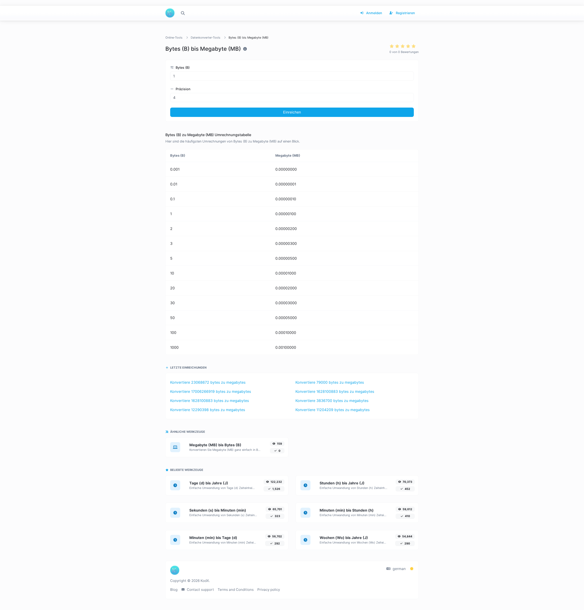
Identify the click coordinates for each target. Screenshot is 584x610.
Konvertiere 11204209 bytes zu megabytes (332, 409)
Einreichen (292, 112)
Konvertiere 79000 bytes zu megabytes (329, 382)
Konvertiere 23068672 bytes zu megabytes (207, 382)
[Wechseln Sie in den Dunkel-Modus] (411, 569)
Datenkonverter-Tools (205, 37)
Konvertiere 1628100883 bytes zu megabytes (334, 391)
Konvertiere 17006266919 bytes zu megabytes (210, 391)
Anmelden (373, 13)
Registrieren (405, 13)
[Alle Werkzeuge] (182, 13)
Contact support (200, 589)
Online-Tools (173, 37)
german (398, 568)
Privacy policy (268, 589)
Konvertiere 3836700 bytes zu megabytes (331, 400)
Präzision (182, 89)
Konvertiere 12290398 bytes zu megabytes (207, 409)
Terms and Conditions (236, 589)
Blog (173, 589)
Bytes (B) (182, 67)
